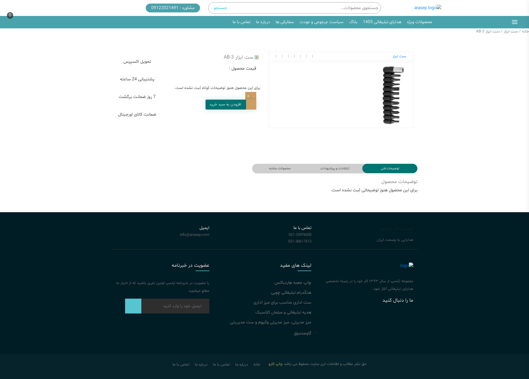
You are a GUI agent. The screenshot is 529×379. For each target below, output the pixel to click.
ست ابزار (511, 31)
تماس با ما (241, 22)
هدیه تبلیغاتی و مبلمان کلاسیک (283, 312)
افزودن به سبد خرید (225, 104)
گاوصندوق (302, 333)
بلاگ (353, 22)
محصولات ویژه (420, 22)
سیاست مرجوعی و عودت (321, 22)
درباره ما (263, 22)
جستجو (220, 8)
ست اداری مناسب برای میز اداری (282, 302)
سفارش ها (285, 22)
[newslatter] (133, 308)
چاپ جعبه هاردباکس (292, 283)
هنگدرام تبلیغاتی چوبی (291, 293)
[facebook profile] (346, 319)
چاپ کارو (276, 364)
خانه (525, 31)
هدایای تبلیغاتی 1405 (382, 22)
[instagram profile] (398, 319)
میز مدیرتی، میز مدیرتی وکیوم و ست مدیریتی (270, 322)
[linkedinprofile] (372, 319)
